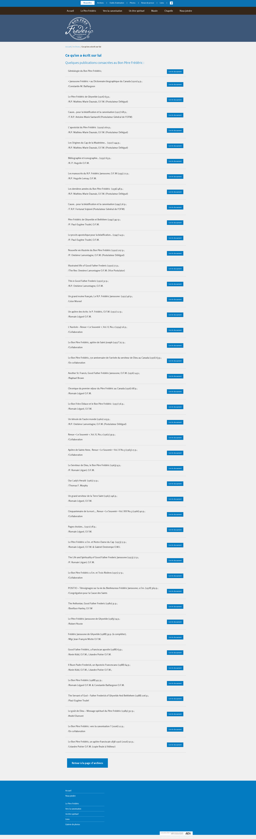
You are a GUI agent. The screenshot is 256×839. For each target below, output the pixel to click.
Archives (100, 3)
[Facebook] (171, 3)
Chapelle (168, 10)
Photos (132, 3)
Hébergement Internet (177, 832)
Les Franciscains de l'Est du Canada (180, 837)
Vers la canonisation (112, 10)
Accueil (70, 10)
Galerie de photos (72, 824)
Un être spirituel (136, 10)
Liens (162, 3)
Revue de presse (147, 3)
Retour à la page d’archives (87, 763)
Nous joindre (186, 10)
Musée (154, 10)
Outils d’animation (117, 3)
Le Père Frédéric (88, 10)
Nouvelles (87, 3)
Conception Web (165, 832)
